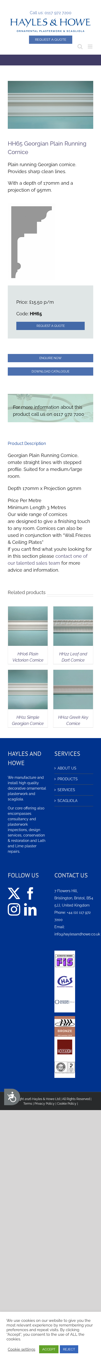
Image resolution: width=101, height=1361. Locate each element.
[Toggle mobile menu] (90, 46)
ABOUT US (66, 768)
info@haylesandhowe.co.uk (77, 934)
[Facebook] (30, 893)
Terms (27, 1103)
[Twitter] (14, 893)
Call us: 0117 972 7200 (50, 12)
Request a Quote (50, 39)
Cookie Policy (66, 1103)
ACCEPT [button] (48, 1349)
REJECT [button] (69, 1349)
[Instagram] (14, 909)
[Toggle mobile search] (80, 46)
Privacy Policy (44, 1103)
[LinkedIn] (30, 909)
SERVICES (66, 790)
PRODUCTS (67, 779)
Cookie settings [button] (21, 1349)
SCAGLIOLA (67, 801)
